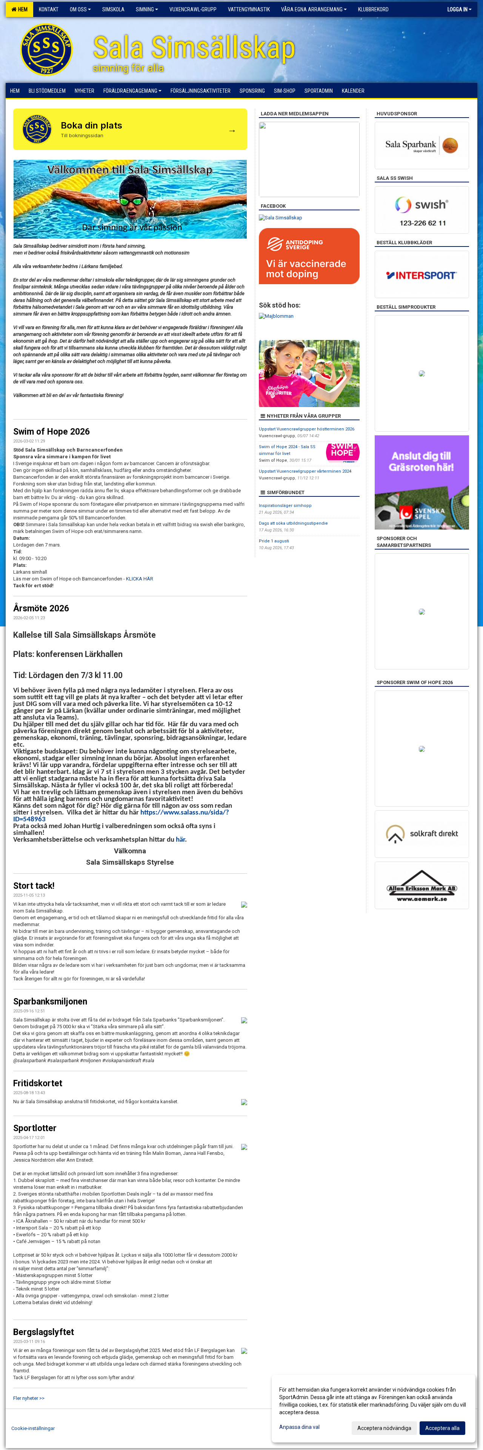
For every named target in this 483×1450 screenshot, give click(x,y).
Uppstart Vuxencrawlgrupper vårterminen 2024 (305, 471)
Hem (22, 9)
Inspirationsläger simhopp (285, 505)
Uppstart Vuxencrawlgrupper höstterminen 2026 (306, 429)
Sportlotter (35, 1128)
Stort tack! (33, 886)
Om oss (78, 9)
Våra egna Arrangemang (312, 9)
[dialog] (373, 1408)
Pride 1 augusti (274, 541)
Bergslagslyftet (43, 1332)
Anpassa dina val (299, 1427)
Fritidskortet (37, 1083)
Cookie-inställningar (33, 1428)
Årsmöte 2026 (41, 608)
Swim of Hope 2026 (51, 432)
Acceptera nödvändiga (384, 1428)
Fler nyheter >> (29, 1398)
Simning (145, 9)
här (180, 840)
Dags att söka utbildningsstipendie (293, 523)
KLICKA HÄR (139, 579)
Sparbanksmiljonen (50, 1002)
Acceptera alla (442, 1428)
